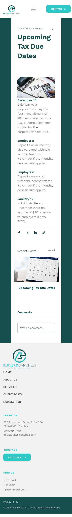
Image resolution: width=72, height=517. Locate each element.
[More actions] (53, 29)
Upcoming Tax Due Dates (36, 288)
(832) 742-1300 (12, 431)
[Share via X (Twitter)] (27, 232)
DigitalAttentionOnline (48, 507)
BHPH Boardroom (15, 489)
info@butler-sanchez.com (20, 434)
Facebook (11, 480)
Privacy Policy (10, 501)
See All (51, 250)
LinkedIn (10, 484)
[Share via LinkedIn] (35, 232)
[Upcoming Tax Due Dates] (36, 269)
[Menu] (34, 9)
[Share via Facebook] (19, 232)
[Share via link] (43, 232)
